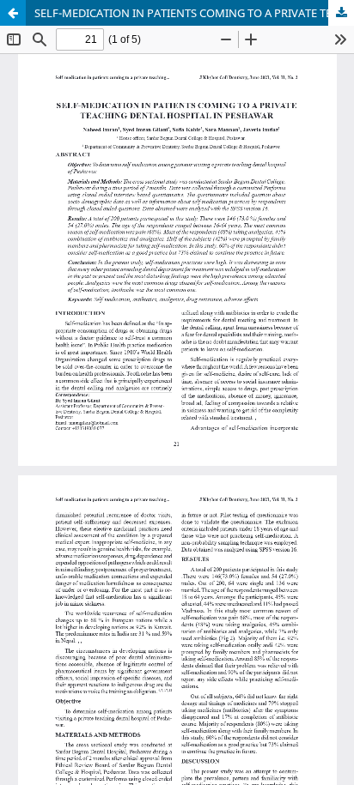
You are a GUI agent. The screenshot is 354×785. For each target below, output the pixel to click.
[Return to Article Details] (13, 13)
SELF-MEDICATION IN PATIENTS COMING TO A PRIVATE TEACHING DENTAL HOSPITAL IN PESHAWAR (194, 13)
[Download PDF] (341, 13)
